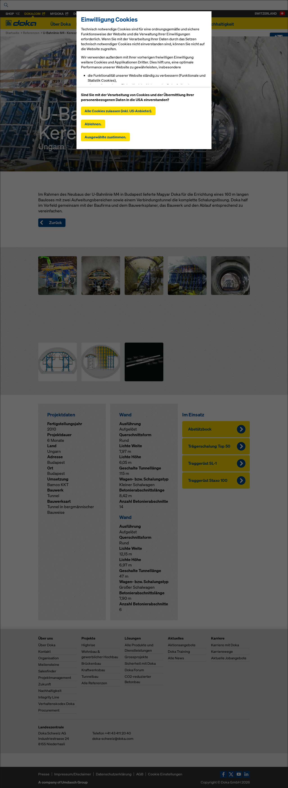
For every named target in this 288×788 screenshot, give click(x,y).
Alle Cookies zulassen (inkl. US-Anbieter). (118, 110)
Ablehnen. (93, 123)
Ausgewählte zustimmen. (105, 137)
